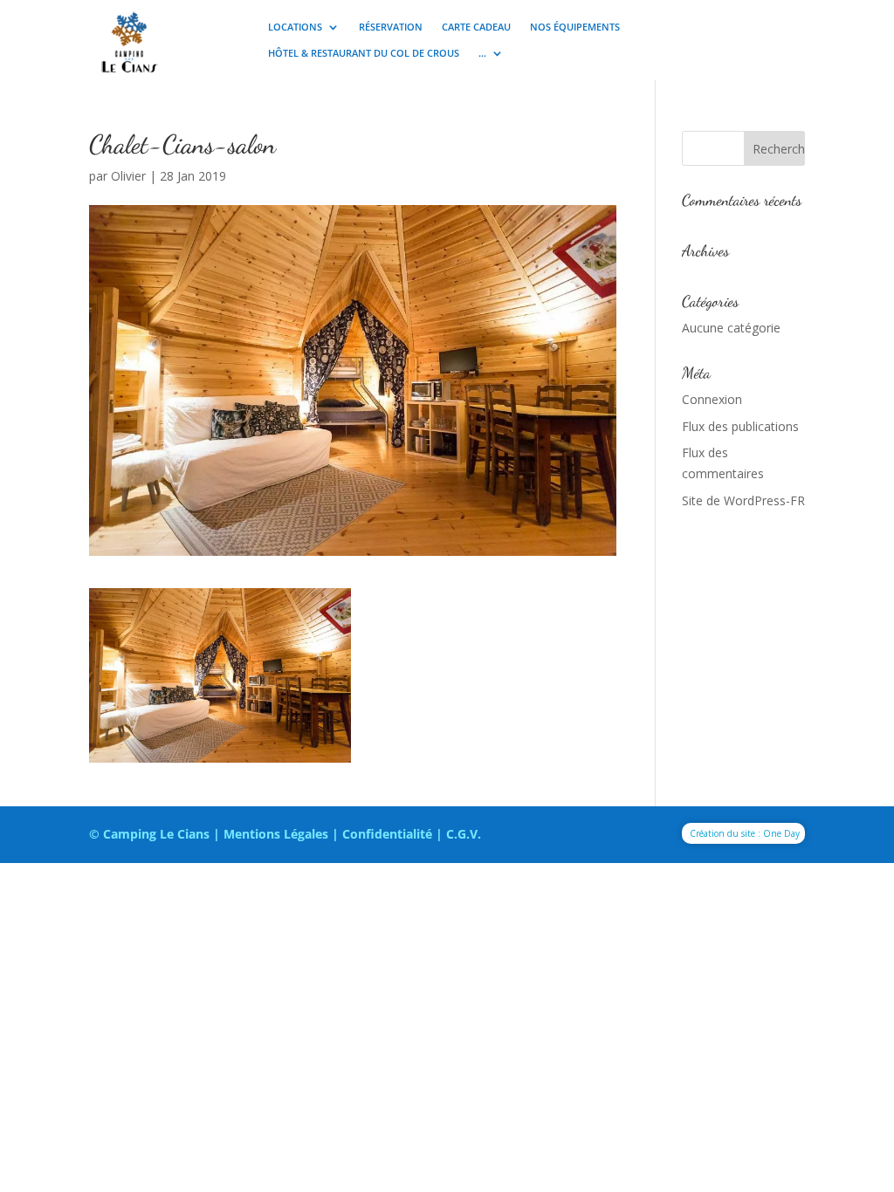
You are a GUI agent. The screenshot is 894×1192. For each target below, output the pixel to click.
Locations (295, 27)
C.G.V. (463, 833)
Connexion (712, 399)
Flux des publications (740, 426)
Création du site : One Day (745, 833)
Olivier (128, 176)
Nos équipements (575, 27)
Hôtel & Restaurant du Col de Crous (363, 53)
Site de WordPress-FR (743, 500)
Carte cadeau (476, 27)
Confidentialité (387, 833)
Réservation (391, 27)
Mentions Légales (276, 833)
